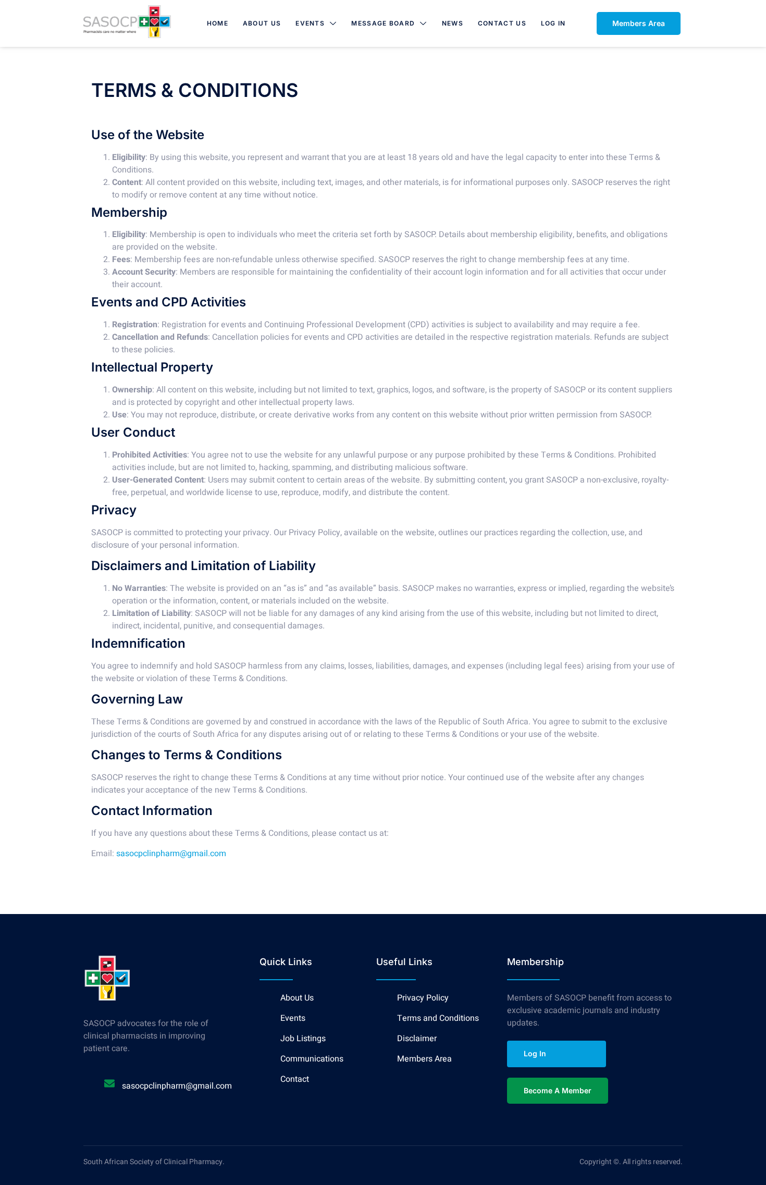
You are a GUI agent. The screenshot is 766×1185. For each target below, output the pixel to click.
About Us (262, 23)
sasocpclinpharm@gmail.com (171, 853)
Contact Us (502, 23)
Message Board (383, 23)
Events (310, 23)
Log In (553, 23)
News (452, 23)
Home (217, 23)
